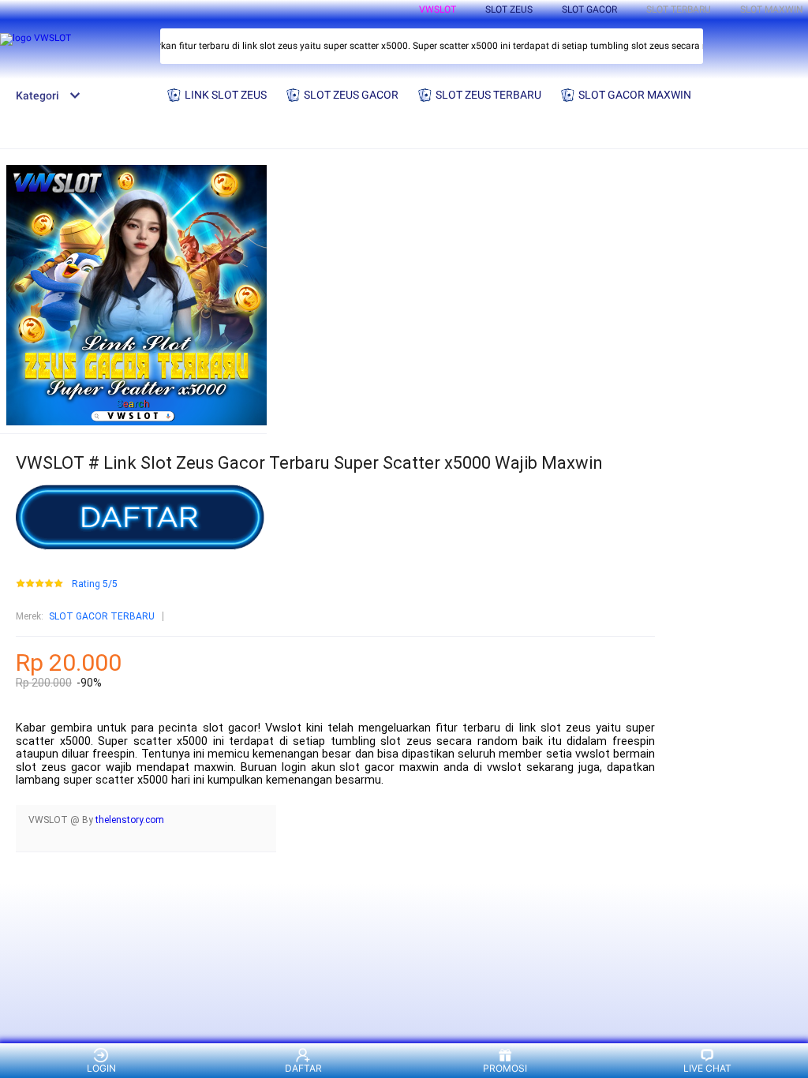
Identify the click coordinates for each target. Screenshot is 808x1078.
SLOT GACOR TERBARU (102, 616)
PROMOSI (505, 1068)
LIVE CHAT (707, 1068)
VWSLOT (437, 9)
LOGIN (101, 1068)
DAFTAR (303, 1068)
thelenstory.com (129, 819)
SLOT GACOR (589, 9)
